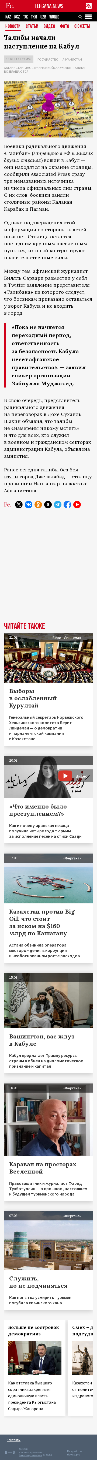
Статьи (32, 26)
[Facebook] (67, 504)
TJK (25, 17)
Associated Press (50, 174)
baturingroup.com (30, 1455)
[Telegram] (57, 504)
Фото (64, 26)
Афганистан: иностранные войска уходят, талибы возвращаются (44, 69)
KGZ (17, 17)
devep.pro (73, 1454)
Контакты (13, 1440)
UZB (43, 17)
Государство (47, 59)
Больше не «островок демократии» (33, 1330)
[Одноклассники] (38, 504)
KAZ (8, 17)
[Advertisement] (48, 569)
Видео (49, 26)
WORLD (54, 17)
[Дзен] (48, 504)
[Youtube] (77, 504)
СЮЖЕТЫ (82, 26)
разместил (58, 278)
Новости (13, 26)
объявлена (77, 449)
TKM (34, 17)
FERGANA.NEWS (49, 6)
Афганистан (72, 59)
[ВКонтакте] (28, 504)
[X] (19, 504)
